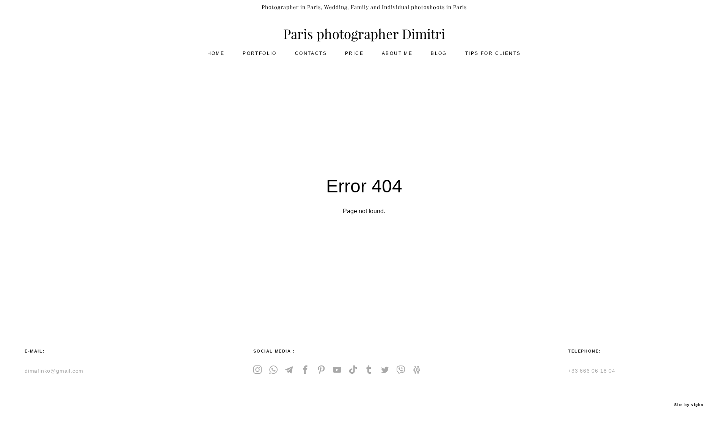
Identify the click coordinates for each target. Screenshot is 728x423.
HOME (216, 53)
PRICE (354, 53)
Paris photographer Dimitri (364, 34)
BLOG (439, 53)
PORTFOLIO (260, 53)
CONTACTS (311, 53)
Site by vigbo (688, 405)
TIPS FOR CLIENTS (493, 53)
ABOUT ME (397, 53)
